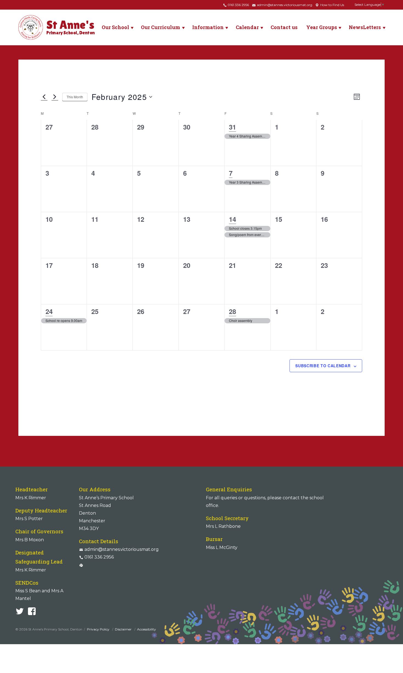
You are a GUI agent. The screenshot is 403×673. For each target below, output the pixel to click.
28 (232, 311)
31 (232, 126)
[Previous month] (44, 97)
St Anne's (70, 26)
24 (49, 311)
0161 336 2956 (238, 5)
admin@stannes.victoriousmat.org (284, 5)
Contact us (284, 27)
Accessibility (146, 629)
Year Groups (321, 27)
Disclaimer (123, 629)
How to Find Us (331, 5)
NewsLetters (365, 27)
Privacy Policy (98, 629)
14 (232, 219)
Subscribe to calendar (322, 365)
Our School (115, 27)
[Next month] (55, 97)
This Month (75, 96)
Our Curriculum (160, 27)
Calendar (247, 27)
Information (208, 27)
